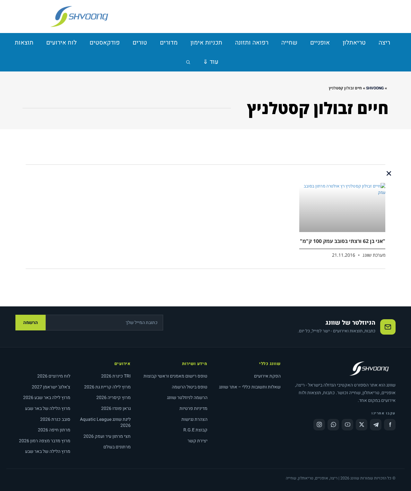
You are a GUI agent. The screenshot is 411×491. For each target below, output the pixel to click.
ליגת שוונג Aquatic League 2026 (105, 422)
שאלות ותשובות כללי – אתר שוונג (250, 387)
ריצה (384, 42)
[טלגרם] (375, 424)
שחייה (289, 42)
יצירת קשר (197, 440)
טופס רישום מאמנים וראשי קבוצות (175, 376)
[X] (361, 424)
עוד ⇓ (210, 61)
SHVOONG (375, 88)
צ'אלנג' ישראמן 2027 (51, 387)
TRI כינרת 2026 (116, 376)
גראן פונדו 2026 (116, 408)
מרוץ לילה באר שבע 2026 (46, 397)
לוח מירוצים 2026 (53, 376)
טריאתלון (354, 42)
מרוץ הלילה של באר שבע (47, 408)
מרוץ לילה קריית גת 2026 (107, 387)
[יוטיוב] (347, 424)
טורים (140, 42)
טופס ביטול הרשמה (189, 387)
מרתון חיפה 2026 (54, 430)
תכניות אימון (206, 42)
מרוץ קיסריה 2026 (113, 397)
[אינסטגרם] (319, 424)
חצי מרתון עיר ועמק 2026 (107, 436)
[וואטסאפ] (333, 424)
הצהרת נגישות (194, 419)
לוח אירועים (61, 42)
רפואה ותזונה (251, 42)
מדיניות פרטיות (193, 408)
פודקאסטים (105, 42)
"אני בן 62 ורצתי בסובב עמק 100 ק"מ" (342, 241)
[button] (389, 173)
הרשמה (30, 322)
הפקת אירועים (267, 376)
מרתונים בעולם (117, 447)
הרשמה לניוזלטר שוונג (187, 397)
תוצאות (24, 42)
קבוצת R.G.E (195, 430)
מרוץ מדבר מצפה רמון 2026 (44, 440)
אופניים (320, 42)
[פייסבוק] (390, 424)
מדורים (169, 42)
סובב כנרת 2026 (55, 419)
